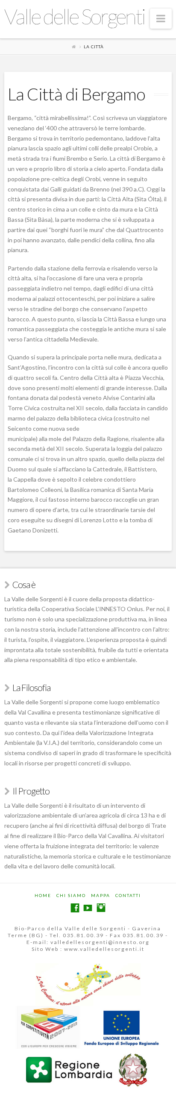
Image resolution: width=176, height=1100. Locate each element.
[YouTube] (87, 907)
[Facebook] (74, 907)
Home (43, 895)
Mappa (100, 895)
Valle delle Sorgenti (74, 16)
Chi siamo (71, 895)
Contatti (128, 895)
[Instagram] (101, 907)
